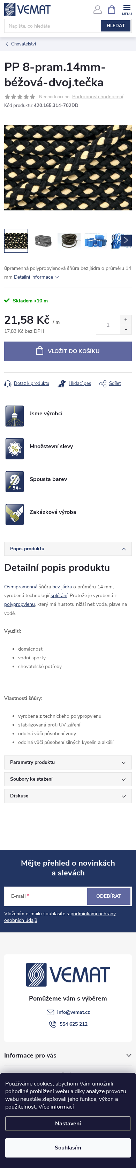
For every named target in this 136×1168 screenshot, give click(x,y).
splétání (59, 595)
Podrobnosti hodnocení (97, 97)
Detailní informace (33, 277)
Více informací (56, 1107)
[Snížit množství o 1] (125, 329)
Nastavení (68, 1123)
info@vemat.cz (73, 1012)
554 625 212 (74, 1024)
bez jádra (62, 586)
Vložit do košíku (74, 351)
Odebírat (108, 896)
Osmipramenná (20, 586)
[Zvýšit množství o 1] (125, 320)
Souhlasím (68, 1148)
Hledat (116, 26)
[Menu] (127, 9)
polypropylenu (19, 604)
